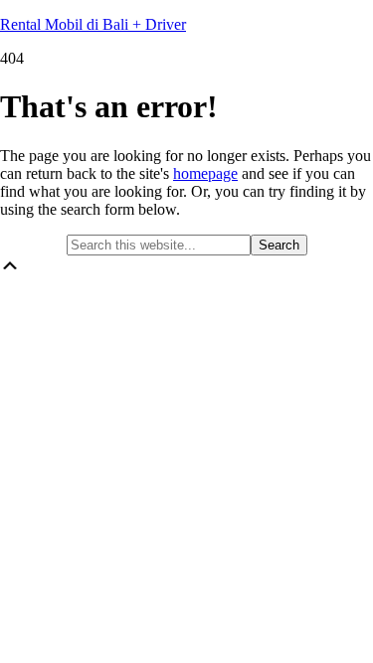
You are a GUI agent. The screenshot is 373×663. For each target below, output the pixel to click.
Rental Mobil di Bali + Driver (93, 24)
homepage (205, 173)
